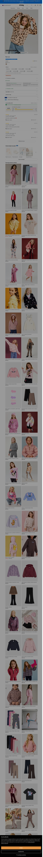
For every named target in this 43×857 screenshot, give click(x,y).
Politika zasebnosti (4, 843)
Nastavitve (21, 851)
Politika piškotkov (31, 842)
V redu (21, 848)
